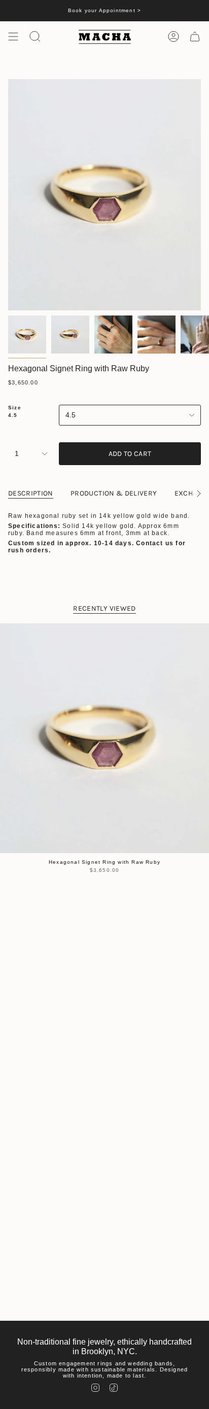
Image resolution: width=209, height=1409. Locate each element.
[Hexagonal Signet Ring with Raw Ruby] (104, 738)
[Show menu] (13, 36)
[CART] (194, 36)
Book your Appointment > (105, 10)
